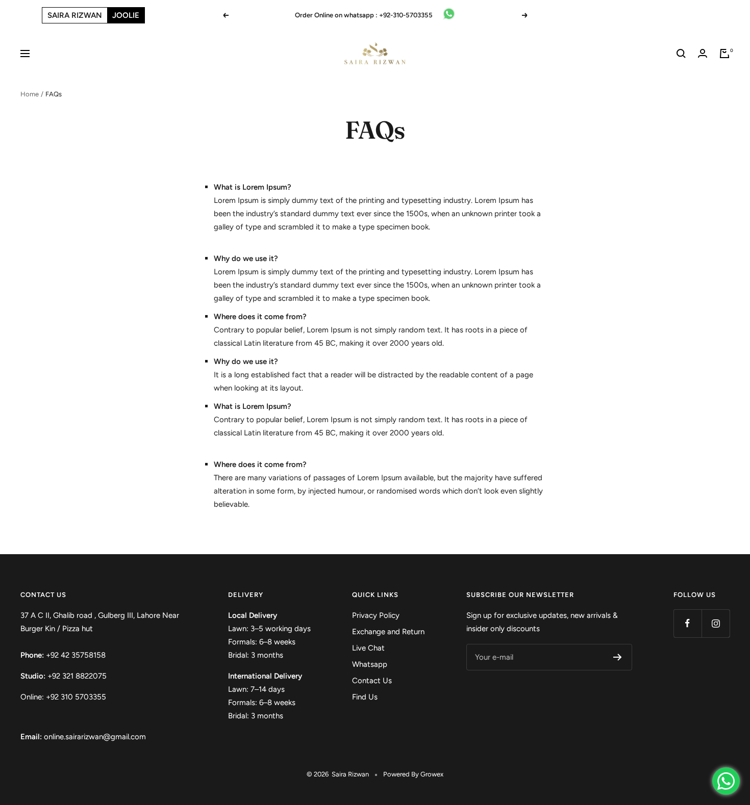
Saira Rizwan (74, 15)
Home (29, 94)
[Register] (617, 657)
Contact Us (372, 680)
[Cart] (724, 53)
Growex (431, 774)
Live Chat (368, 648)
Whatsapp (369, 664)
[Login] (702, 53)
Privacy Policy (375, 615)
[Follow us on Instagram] (716, 623)
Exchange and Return (388, 631)
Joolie (125, 15)
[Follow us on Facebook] (687, 623)
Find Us (365, 697)
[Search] (681, 53)
